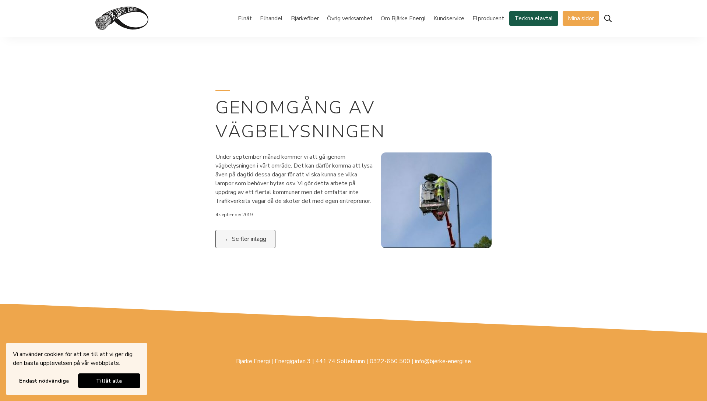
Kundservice (448, 18)
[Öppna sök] (608, 18)
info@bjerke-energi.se (443, 361)
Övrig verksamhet (350, 18)
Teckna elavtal (533, 18)
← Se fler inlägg (245, 239)
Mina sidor (581, 18)
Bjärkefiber (305, 18)
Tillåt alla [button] (109, 380)
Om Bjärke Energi (403, 18)
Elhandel (271, 18)
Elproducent (488, 18)
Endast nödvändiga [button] (44, 380)
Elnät (245, 18)
